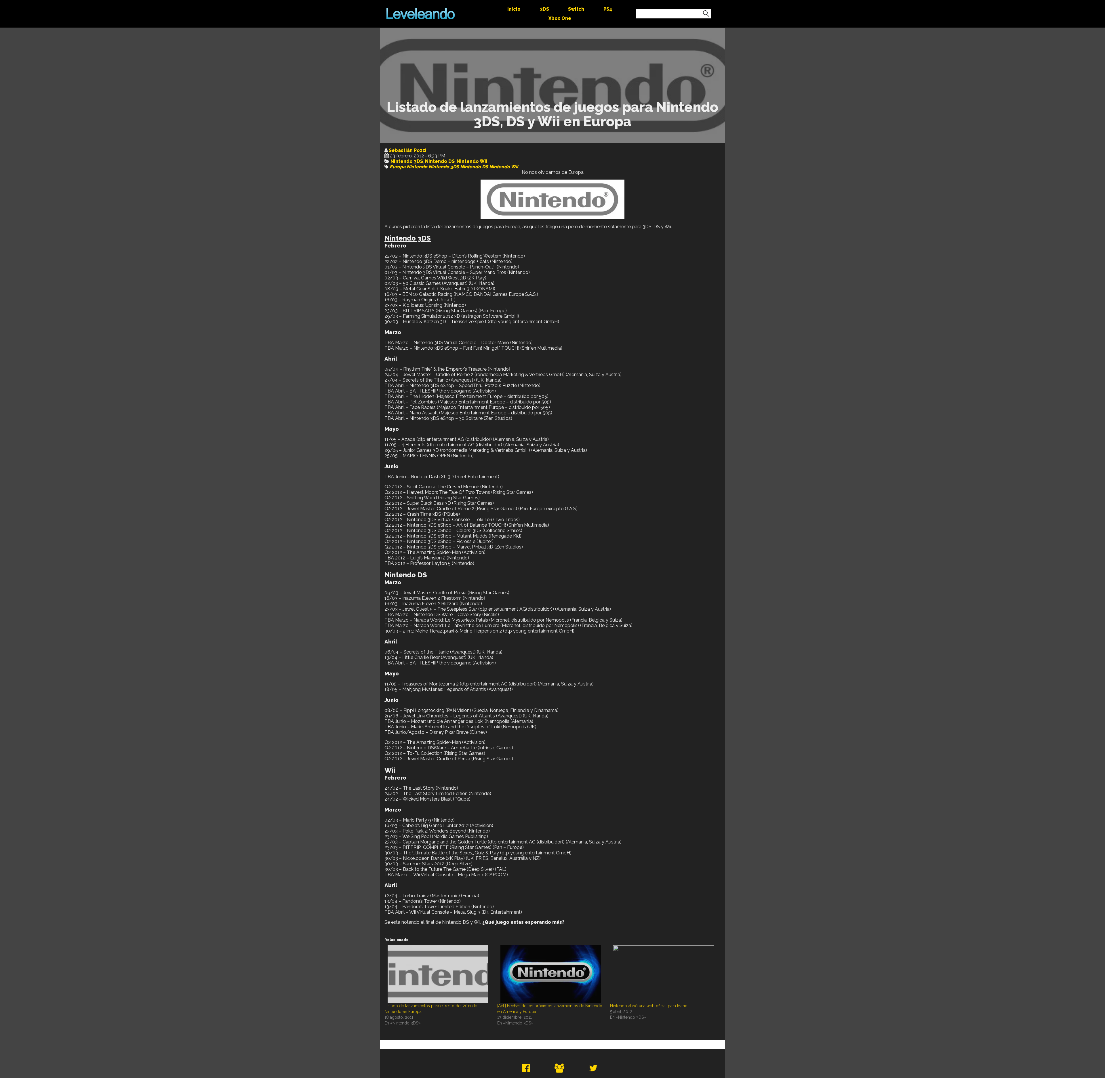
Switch (576, 9)
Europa (397, 166)
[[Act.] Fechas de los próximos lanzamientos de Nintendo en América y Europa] (550, 974)
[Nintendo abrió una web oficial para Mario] (663, 974)
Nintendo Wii (472, 161)
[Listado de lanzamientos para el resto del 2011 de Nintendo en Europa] (437, 974)
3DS (544, 9)
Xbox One (559, 18)
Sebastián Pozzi (407, 150)
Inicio (514, 9)
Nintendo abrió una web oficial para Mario (648, 1005)
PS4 (607, 9)
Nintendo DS (440, 161)
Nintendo (417, 166)
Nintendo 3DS (406, 161)
